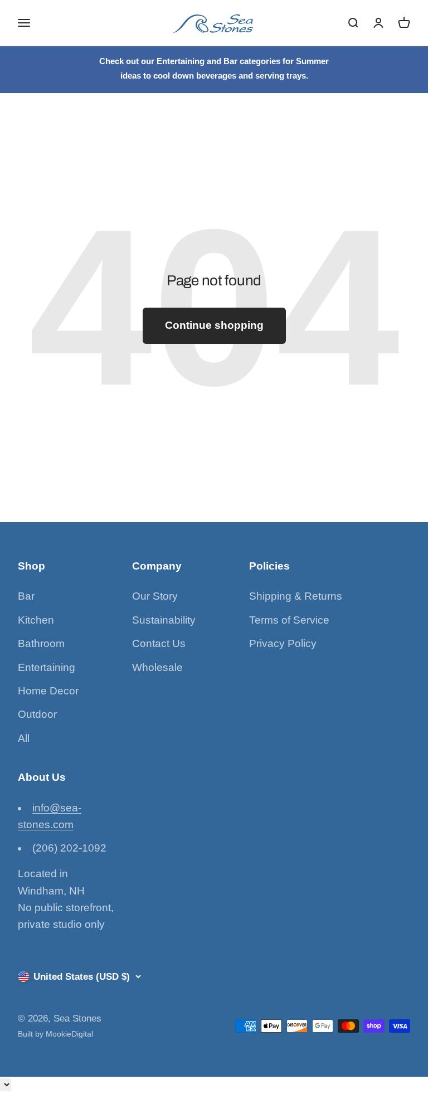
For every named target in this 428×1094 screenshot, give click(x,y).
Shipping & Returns (295, 596)
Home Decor (48, 691)
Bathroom (41, 643)
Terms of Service (289, 620)
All (24, 738)
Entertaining (46, 667)
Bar (26, 596)
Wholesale (157, 667)
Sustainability (164, 620)
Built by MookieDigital (55, 1033)
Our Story (155, 596)
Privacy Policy (283, 643)
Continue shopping (214, 325)
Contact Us (159, 643)
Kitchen (36, 620)
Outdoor (37, 714)
